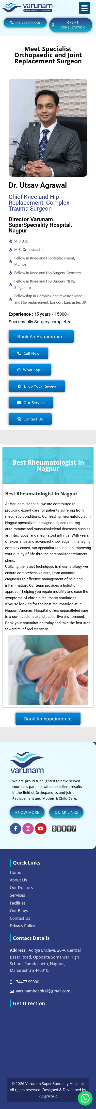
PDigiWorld (48, 1096)
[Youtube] (40, 828)
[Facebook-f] (15, 828)
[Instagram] (28, 828)
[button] (84, 8)
